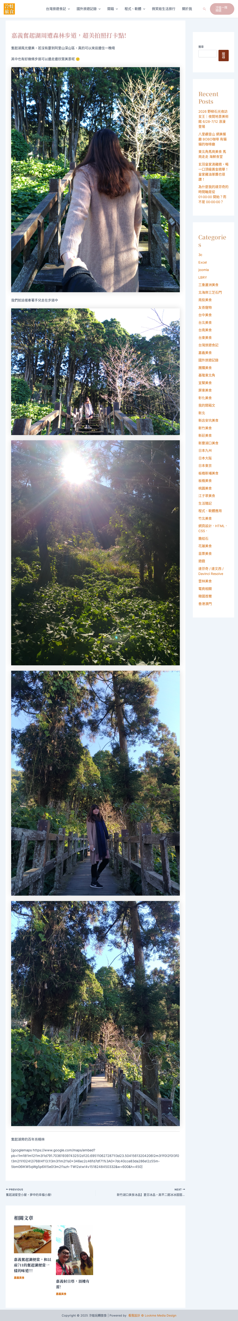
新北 (201, 413)
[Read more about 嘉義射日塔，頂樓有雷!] (74, 1250)
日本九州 (205, 451)
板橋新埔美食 (208, 473)
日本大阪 (205, 458)
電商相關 (205, 589)
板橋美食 (205, 481)
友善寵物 (205, 308)
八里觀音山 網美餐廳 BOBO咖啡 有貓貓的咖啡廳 (212, 139)
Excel (202, 262)
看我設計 (134, 1315)
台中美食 (205, 315)
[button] (68, 8)
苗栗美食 (205, 554)
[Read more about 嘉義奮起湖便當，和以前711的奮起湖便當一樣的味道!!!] (32, 1239)
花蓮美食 (205, 546)
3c (200, 255)
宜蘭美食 (205, 383)
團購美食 (205, 368)
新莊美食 (205, 435)
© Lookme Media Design (158, 1315)
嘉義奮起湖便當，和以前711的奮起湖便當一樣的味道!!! (32, 1265)
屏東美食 (205, 390)
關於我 (187, 9)
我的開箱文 (206, 405)
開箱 (110, 9)
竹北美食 (205, 518)
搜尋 (201, 46)
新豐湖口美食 (208, 443)
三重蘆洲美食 (208, 285)
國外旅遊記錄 (87, 9)
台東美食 (205, 338)
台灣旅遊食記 (56, 9)
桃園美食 (205, 488)
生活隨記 (205, 503)
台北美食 (205, 323)
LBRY (202, 277)
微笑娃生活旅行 (163, 9)
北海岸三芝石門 (210, 292)
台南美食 (205, 330)
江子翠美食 (206, 496)
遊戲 (201, 561)
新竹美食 (205, 428)
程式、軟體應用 (210, 511)
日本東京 (205, 466)
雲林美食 (205, 581)
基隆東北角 (206, 375)
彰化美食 (205, 398)
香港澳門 (205, 604)
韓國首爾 (205, 596)
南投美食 (205, 300)
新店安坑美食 (208, 420)
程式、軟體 (133, 9)
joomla (203, 270)
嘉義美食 (19, 1277)
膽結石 (203, 539)
